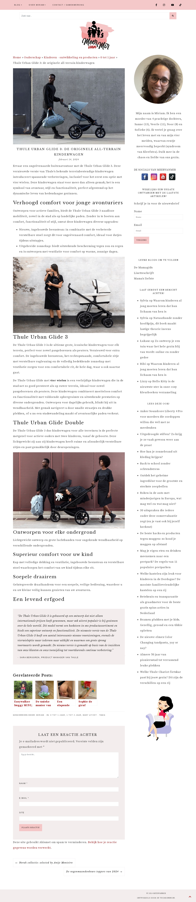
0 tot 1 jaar (107, 57)
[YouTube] (163, 176)
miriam (40, 715)
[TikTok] (172, 176)
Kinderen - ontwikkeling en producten (70, 57)
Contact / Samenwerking (68, 5)
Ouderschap (32, 57)
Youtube (174, 5)
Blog (17, 5)
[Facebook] (144, 176)
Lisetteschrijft (144, 273)
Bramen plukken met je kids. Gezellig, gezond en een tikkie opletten (161, 625)
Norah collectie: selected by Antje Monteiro (46, 862)
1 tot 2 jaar (75, 715)
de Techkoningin (166, 898)
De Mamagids (143, 267)
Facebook (158, 5)
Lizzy (143, 381)
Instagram (166, 5)
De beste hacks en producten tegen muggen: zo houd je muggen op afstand (160, 539)
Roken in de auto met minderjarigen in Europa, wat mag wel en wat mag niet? (160, 498)
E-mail (24, 798)
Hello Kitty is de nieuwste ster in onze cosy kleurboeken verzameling (158, 387)
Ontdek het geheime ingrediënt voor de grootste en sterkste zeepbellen (161, 481)
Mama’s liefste (144, 278)
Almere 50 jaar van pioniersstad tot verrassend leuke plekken (159, 660)
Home (17, 57)
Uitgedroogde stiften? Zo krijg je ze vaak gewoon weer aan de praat (161, 439)
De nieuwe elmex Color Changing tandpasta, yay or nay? (159, 642)
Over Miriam (36, 5)
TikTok (181, 5)
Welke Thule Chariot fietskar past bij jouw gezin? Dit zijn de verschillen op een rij (161, 677)
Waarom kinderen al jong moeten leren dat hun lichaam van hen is (161, 306)
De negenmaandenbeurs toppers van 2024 (92, 871)
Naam (23, 783)
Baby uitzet (90, 715)
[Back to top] (190, 897)
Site (21, 813)
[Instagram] (154, 176)
